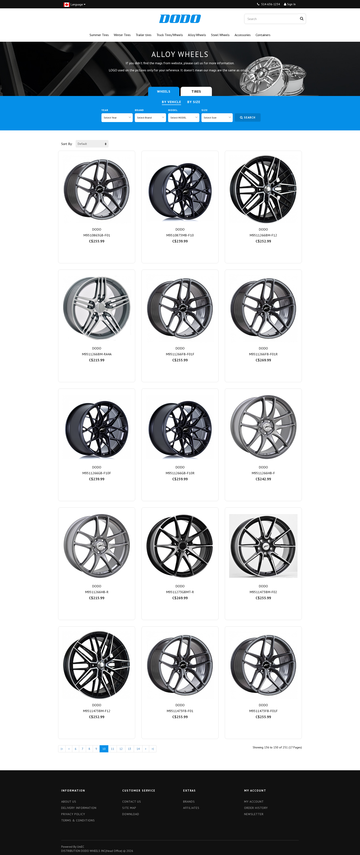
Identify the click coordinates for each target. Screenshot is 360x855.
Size (204, 110)
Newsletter (254, 814)
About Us (68, 801)
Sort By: (66, 144)
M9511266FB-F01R (263, 354)
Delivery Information (78, 808)
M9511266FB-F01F (180, 354)
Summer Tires (99, 35)
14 (138, 749)
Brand (139, 110)
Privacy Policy (73, 814)
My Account (254, 801)
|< (62, 749)
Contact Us (131, 801)
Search (249, 117)
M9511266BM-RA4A (96, 354)
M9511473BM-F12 (96, 711)
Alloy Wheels (197, 35)
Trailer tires (143, 35)
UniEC (80, 847)
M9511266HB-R (97, 592)
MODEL (173, 110)
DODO (96, 229)
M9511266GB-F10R (180, 473)
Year (104, 110)
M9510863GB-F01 (96, 235)
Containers (263, 35)
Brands (189, 801)
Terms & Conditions (78, 820)
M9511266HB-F (263, 473)
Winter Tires (122, 35)
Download (130, 814)
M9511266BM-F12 (263, 235)
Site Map (129, 808)
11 (112, 749)
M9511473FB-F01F (263, 711)
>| (153, 749)
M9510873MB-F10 (180, 235)
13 (129, 749)
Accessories (243, 35)
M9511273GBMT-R (180, 592)
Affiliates (191, 808)
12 (121, 749)
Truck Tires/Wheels (169, 35)
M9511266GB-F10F (96, 473)
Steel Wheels (220, 35)
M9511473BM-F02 (263, 592)
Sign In (291, 4)
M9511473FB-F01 (180, 711)
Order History (256, 808)
